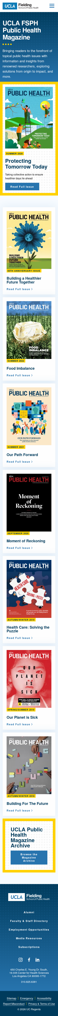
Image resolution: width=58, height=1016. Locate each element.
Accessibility (44, 998)
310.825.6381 (29, 981)
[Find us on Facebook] (29, 960)
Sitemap (11, 998)
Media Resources (29, 938)
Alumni (29, 912)
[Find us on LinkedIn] (37, 960)
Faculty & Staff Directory (29, 921)
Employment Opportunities (29, 929)
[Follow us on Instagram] (21, 960)
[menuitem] (29, 910)
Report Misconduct (13, 1004)
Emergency (26, 998)
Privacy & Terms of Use (41, 1004)
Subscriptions (29, 947)
